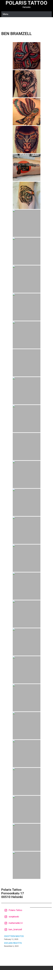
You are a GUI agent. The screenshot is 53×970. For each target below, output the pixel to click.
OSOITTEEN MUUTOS (14, 936)
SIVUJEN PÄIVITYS (13, 943)
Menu (5, 14)
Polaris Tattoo (26, 3)
